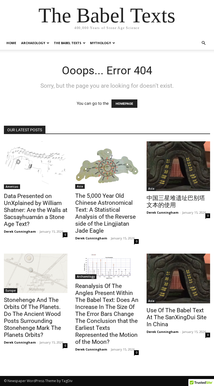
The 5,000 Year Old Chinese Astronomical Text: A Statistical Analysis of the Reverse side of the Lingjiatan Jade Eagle (105, 213)
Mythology (100, 43)
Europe (11, 290)
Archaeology (33, 43)
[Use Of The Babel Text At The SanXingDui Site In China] (178, 278)
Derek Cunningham (20, 231)
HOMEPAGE (124, 104)
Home (11, 43)
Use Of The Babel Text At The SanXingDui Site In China (176, 317)
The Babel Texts (67, 43)
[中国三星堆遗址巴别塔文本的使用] (178, 166)
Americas (12, 187)
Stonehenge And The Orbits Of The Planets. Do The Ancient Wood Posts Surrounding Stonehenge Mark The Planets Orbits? (32, 317)
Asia (80, 186)
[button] (203, 43)
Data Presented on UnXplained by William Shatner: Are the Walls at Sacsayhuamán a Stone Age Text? (35, 210)
